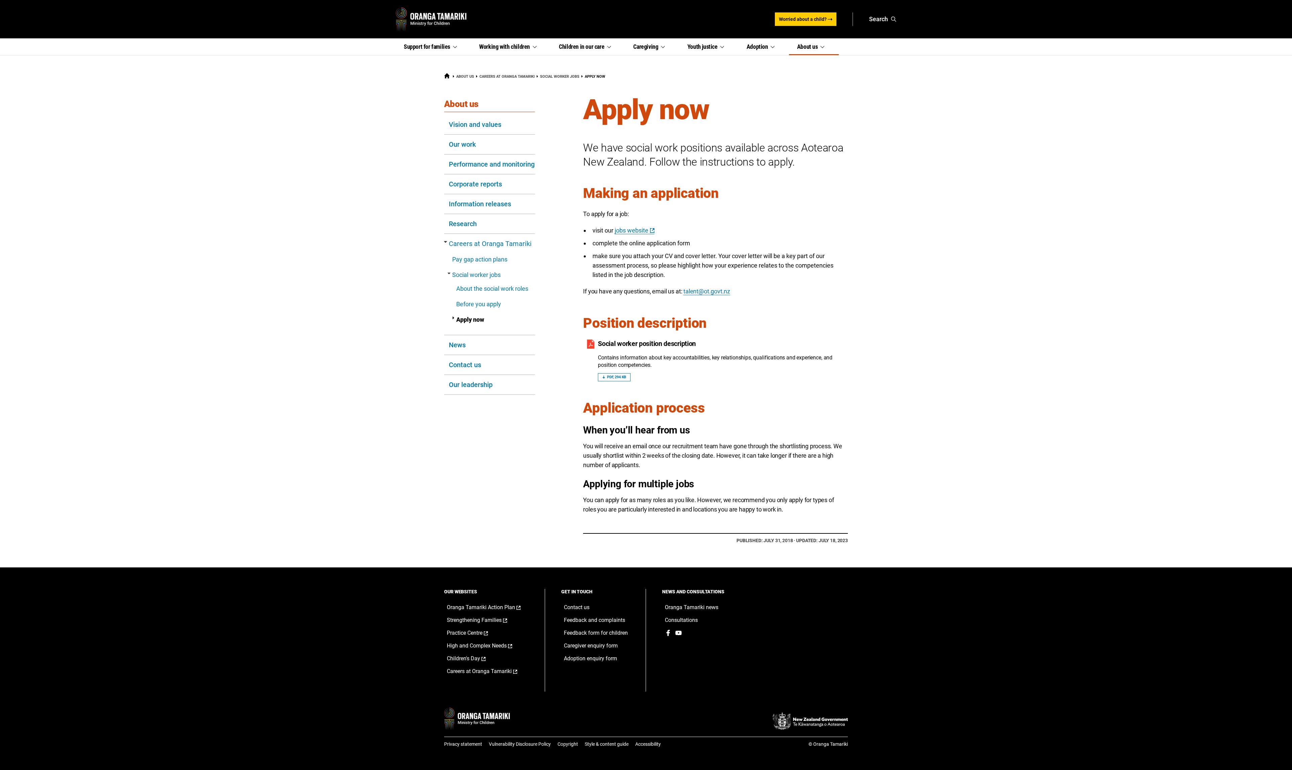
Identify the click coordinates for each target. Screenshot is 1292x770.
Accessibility (648, 744)
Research (463, 224)
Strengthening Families (484, 620)
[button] (433, 46)
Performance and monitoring (492, 164)
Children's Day (473, 658)
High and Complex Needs (486, 645)
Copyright (568, 744)
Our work (462, 144)
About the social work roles (492, 288)
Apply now (470, 319)
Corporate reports (475, 184)
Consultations (681, 620)
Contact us (465, 365)
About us (465, 76)
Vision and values (475, 124)
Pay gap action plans (479, 259)
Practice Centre (474, 633)
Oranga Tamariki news (691, 607)
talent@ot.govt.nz (706, 291)
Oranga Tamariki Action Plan (489, 607)
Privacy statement (463, 744)
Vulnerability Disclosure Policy (520, 744)
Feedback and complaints (594, 620)
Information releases (480, 204)
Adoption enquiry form (590, 658)
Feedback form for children (596, 633)
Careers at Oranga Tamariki (507, 76)
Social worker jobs (559, 76)
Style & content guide (607, 744)
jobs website (631, 230)
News (457, 345)
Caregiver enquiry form (591, 645)
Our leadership (471, 385)
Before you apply (478, 304)
